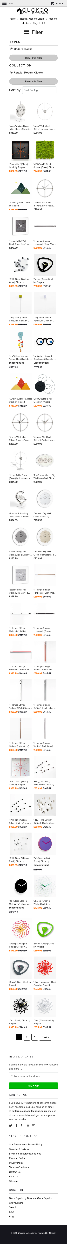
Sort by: (15, 89)
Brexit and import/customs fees (25, 1153)
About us (13, 1176)
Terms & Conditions (19, 1167)
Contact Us (14, 1171)
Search (12, 1207)
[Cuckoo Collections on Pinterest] (22, 1125)
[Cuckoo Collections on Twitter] (11, 1125)
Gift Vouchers (16, 1202)
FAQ (11, 1211)
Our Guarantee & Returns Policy (25, 1144)
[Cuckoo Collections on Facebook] (17, 1125)
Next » (45, 1037)
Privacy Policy (16, 1162)
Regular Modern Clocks (28, 72)
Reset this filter (33, 57)
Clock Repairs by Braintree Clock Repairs (30, 1198)
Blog (11, 1216)
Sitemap (13, 1181)
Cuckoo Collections (27, 1232)
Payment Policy (17, 1158)
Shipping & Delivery (19, 1149)
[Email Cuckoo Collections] (34, 1125)
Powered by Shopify (47, 1232)
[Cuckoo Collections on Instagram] (28, 1125)
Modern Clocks (22, 49)
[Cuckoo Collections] (33, 11)
